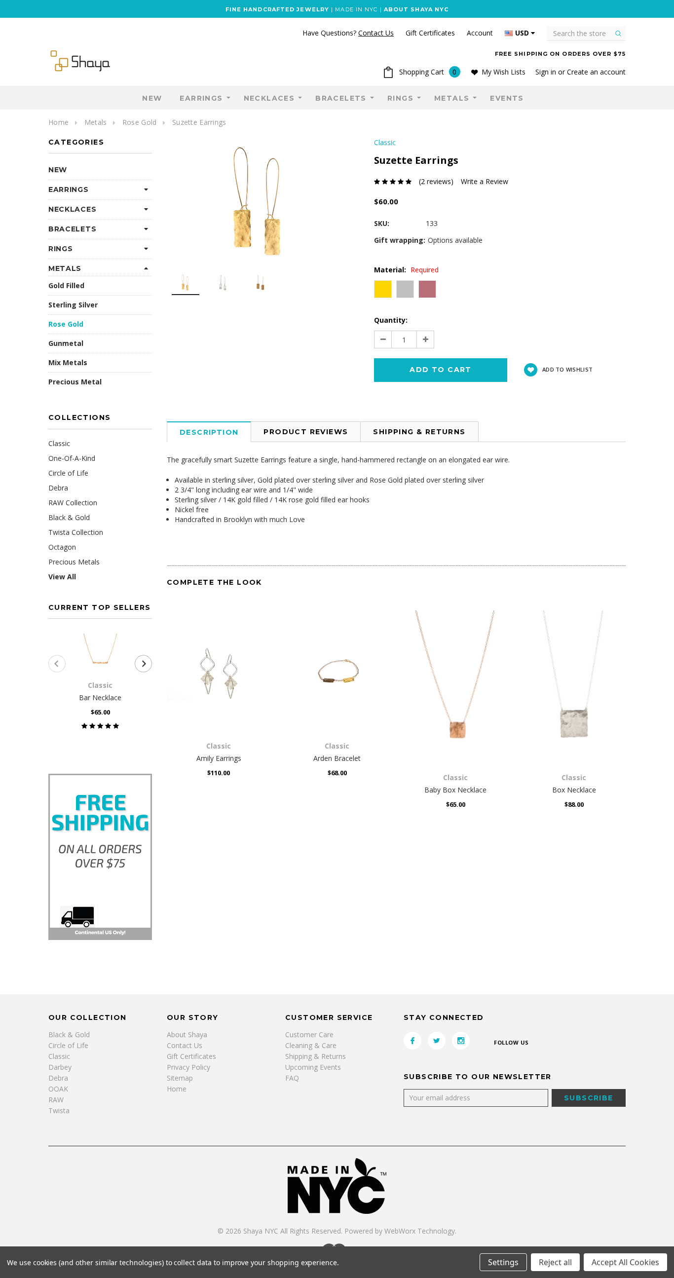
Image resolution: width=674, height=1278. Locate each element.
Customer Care (309, 1034)
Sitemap (180, 1078)
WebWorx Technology (419, 1231)
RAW (56, 1099)
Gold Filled (66, 285)
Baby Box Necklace (455, 789)
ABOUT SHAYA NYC (416, 9)
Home (58, 122)
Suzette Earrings (199, 122)
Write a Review (484, 181)
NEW (152, 98)
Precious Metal (75, 381)
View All (62, 576)
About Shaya (187, 1034)
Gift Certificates (191, 1056)
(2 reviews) (436, 181)
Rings (400, 98)
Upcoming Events (313, 1067)
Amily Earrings (218, 758)
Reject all (555, 1262)
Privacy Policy (188, 1067)
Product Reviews (305, 431)
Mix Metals (67, 362)
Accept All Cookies (625, 1262)
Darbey (60, 1067)
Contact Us (184, 1045)
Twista (59, 1110)
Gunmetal (65, 343)
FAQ (292, 1078)
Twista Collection (75, 532)
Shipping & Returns (419, 431)
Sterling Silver (73, 304)
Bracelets (341, 98)
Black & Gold (69, 517)
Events (507, 98)
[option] (260, 201)
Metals (451, 98)
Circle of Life (68, 473)
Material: (406, 269)
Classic (59, 443)
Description (209, 432)
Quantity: (391, 320)
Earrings (201, 98)
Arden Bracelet (337, 758)
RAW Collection (72, 502)
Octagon (62, 547)
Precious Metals (74, 561)
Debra (58, 487)
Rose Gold (139, 122)
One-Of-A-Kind (71, 458)
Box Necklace (574, 789)
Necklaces (269, 98)
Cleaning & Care (311, 1045)
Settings (503, 1262)
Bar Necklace (100, 697)
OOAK (58, 1088)
